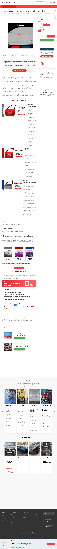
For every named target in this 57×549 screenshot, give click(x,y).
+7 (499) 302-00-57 (40, 1)
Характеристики (14, 55)
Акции (3, 520)
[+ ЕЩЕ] (53, 6)
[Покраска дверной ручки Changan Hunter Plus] (20, 35)
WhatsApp (30, 532)
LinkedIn (35, 532)
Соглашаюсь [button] (51, 544)
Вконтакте (21, 532)
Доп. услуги (4, 521)
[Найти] (32, 2)
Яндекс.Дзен (33, 532)
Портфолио (13, 523)
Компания (13, 512)
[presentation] (2, 411)
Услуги (3, 512)
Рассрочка (4, 518)
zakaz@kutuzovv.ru (49, 521)
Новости (12, 517)
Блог (12, 525)
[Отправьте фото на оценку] (19, 70)
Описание (5, 55)
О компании (13, 514)
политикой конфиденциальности (17, 547)
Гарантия (24, 517)
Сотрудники (13, 520)
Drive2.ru (24, 532)
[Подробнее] (33, 333)
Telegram (27, 532)
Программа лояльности (27, 520)
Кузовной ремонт (5, 517)
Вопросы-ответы (38, 518)
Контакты (36, 514)
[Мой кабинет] (47, 2)
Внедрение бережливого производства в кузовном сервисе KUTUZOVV (20, 335)
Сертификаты (13, 519)
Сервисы (24, 514)
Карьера (12, 522)
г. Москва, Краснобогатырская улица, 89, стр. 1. (49, 525)
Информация (26, 512)
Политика (25, 519)
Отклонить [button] (43, 544)
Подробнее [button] (36, 544)
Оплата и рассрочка (25, 55)
